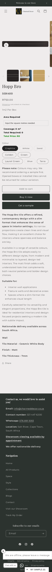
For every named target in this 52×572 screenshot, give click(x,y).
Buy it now (26, 197)
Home (9, 463)
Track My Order (14, 515)
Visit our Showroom (17, 508)
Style (8, 482)
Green (24, 155)
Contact (10, 502)
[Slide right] (49, 76)
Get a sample (26, 205)
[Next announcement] (46, 3)
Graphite (10, 148)
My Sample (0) (37, 569)
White (27, 149)
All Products (12, 469)
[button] (6, 11)
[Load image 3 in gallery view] (39, 75)
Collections (12, 489)
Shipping (6, 104)
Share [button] (8, 363)
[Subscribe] (43, 533)
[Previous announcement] (5, 3)
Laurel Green (12, 161)
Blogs (9, 496)
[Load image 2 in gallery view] (26, 75)
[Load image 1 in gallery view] (13, 75)
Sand (41, 149)
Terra (42, 161)
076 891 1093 (26, 420)
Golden (9, 155)
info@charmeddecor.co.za (29, 408)
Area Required (12, 117)
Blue (31, 162)
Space (9, 476)
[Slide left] (3, 76)
